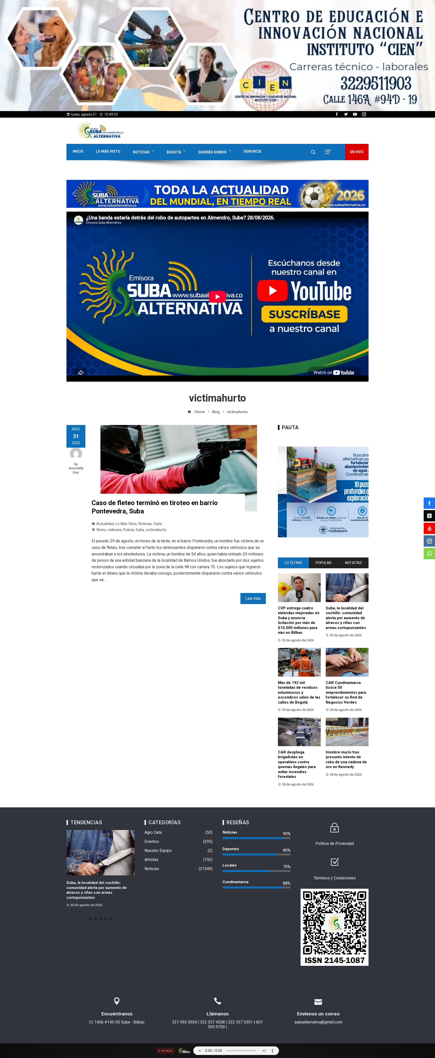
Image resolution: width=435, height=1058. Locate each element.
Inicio (78, 151)
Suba (158, 524)
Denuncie (252, 151)
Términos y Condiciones (334, 878)
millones (114, 530)
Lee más (253, 598)
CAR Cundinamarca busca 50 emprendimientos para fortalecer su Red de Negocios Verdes (346, 692)
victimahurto (156, 530)
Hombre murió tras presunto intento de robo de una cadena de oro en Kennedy (346, 759)
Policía (128, 530)
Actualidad (105, 524)
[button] (217, 55)
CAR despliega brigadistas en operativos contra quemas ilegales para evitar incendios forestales (297, 764)
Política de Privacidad (334, 843)
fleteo (101, 530)
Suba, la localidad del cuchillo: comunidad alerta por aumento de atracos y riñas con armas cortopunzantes (346, 618)
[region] (217, 55)
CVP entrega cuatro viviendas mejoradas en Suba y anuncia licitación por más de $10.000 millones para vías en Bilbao (298, 620)
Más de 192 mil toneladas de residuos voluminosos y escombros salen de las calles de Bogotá (299, 692)
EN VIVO (357, 152)
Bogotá (174, 152)
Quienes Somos (212, 152)
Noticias (141, 152)
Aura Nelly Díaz (76, 470)
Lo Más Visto (108, 151)
